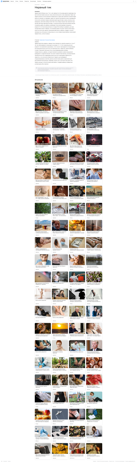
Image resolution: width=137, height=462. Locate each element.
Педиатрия (43, 4)
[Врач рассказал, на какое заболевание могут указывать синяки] (94, 108)
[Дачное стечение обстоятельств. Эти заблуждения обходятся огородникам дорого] (94, 211)
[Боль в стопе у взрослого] (60, 314)
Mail (1, 461)
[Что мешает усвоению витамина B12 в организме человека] (77, 434)
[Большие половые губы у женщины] (43, 91)
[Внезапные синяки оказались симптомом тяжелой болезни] (77, 108)
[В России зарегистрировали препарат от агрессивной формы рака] (43, 434)
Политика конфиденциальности (130, 461)
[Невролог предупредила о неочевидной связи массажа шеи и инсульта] (43, 245)
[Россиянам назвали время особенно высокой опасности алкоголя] (43, 228)
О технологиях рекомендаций (119, 461)
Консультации (37, 4)
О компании (5, 461)
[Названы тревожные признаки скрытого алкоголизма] (60, 297)
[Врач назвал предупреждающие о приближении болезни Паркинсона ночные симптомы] (43, 451)
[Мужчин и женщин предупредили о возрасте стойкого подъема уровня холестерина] (94, 314)
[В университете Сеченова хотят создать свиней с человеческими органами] (94, 245)
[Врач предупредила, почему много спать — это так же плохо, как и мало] (60, 211)
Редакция (94, 461)
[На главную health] (5, 1)
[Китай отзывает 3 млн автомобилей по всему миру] (94, 125)
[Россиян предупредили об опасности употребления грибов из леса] (77, 194)
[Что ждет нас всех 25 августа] (94, 142)
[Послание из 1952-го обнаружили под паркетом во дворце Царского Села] (60, 91)
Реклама (9, 461)
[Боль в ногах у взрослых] (43, 297)
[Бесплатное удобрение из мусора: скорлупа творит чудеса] (94, 365)
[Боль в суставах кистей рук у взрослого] (60, 262)
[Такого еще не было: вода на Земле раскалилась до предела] (60, 331)
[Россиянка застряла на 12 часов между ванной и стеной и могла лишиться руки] (43, 365)
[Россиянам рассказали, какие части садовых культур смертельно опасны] (77, 365)
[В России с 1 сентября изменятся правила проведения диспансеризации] (77, 177)
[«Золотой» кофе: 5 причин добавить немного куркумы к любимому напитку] (60, 451)
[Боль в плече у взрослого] (94, 434)
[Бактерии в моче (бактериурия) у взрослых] (77, 417)
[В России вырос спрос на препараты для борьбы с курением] (94, 177)
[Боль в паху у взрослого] (94, 400)
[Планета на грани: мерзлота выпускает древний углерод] (43, 400)
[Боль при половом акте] (43, 314)
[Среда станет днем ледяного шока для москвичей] (43, 211)
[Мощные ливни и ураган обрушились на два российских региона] (77, 211)
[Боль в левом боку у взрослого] (77, 348)
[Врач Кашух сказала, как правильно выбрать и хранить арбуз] (94, 382)
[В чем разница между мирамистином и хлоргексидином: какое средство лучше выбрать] (60, 245)
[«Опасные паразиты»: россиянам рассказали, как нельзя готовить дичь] (77, 159)
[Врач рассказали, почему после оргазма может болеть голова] (43, 177)
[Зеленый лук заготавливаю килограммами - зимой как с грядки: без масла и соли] (60, 125)
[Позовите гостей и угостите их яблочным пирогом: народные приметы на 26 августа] (43, 417)
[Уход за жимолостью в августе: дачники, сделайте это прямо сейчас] (43, 159)
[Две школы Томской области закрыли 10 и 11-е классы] (94, 417)
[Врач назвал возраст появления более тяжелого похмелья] (60, 228)
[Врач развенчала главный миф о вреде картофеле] (77, 382)
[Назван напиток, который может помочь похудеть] (60, 382)
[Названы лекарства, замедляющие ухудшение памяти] (77, 245)
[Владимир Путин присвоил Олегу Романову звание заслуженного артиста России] (77, 331)
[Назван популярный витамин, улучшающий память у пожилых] (60, 365)
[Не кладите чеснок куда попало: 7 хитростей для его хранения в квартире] (94, 280)
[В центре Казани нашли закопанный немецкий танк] (77, 125)
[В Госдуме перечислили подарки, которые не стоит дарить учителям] (77, 280)
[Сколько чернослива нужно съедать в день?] (60, 159)
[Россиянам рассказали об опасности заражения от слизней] (77, 228)
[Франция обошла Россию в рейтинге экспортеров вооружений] (60, 417)
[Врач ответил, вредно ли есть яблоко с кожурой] (43, 142)
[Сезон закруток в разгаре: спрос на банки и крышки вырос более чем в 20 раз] (77, 451)
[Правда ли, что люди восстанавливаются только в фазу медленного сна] (94, 451)
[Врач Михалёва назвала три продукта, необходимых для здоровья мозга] (77, 142)
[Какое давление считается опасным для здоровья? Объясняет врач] (94, 91)
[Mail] (1, 1)
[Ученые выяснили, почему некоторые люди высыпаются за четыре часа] (94, 297)
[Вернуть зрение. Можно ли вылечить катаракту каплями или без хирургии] (77, 262)
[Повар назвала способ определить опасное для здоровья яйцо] (43, 125)
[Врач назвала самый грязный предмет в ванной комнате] (94, 228)
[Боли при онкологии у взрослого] (60, 177)
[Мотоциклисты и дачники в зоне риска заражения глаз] (77, 400)
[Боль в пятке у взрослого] (43, 348)
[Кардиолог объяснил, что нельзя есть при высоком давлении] (43, 331)
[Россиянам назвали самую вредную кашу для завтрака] (94, 159)
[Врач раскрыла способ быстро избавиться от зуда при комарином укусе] (43, 280)
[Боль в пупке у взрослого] (60, 280)
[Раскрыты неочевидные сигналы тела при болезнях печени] (60, 108)
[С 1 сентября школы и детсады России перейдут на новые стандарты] (77, 91)
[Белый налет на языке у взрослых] (60, 348)
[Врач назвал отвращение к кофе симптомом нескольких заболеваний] (43, 262)
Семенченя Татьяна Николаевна (47, 40)
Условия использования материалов (102, 461)
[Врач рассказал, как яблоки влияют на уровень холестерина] (43, 108)
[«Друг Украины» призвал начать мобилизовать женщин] (77, 314)
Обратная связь (111, 461)
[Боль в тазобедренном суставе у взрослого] (60, 142)
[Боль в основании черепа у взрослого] (43, 382)
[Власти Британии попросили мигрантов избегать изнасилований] (94, 194)
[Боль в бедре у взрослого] (60, 400)
